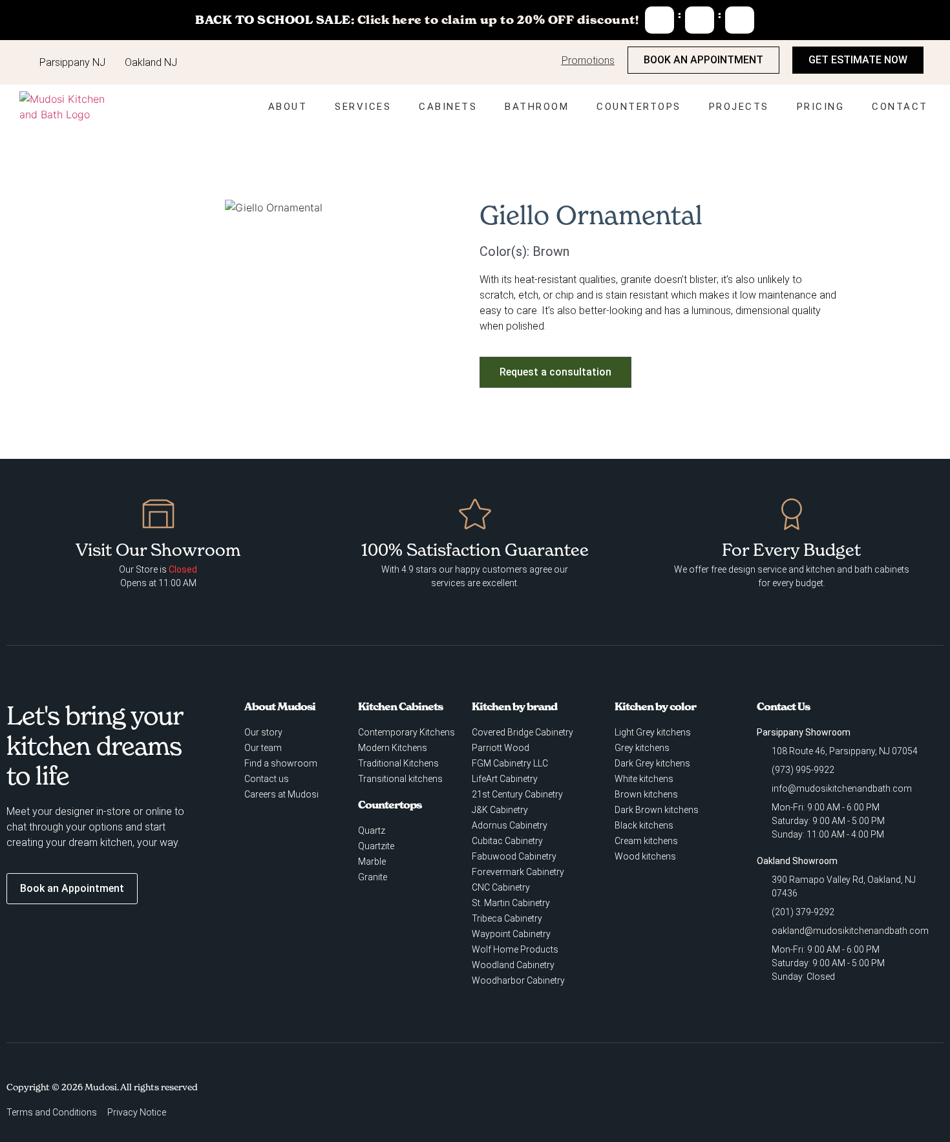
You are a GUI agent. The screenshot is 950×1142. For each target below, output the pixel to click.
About (288, 106)
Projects (739, 106)
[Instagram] (754, 1100)
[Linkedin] (834, 1100)
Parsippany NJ (72, 62)
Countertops (638, 106)
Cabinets (448, 106)
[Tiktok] (887, 1100)
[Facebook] (728, 1100)
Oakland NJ (151, 62)
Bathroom (537, 106)
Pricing (821, 106)
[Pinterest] (860, 1100)
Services (363, 106)
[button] (126, 208)
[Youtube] (781, 1100)
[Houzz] (807, 1100)
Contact (900, 106)
